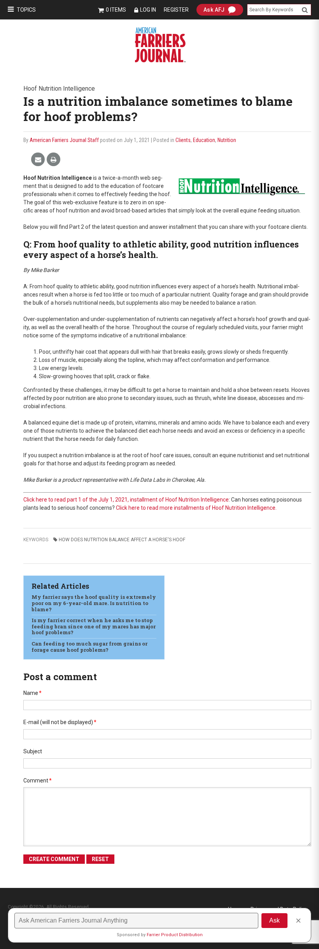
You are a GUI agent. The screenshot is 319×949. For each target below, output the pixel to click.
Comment (37, 780)
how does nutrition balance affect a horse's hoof (122, 539)
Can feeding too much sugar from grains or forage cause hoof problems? (89, 646)
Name (32, 693)
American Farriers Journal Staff (64, 140)
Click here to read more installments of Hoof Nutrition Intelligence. (196, 508)
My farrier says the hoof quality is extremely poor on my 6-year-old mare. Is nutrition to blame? (94, 602)
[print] (53, 159)
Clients (183, 140)
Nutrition (226, 140)
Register (176, 10)
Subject (32, 751)
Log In (148, 10)
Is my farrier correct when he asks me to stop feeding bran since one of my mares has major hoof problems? (94, 626)
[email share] (38, 159)
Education (204, 140)
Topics (26, 10)
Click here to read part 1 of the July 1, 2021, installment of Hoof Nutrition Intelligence (126, 499)
